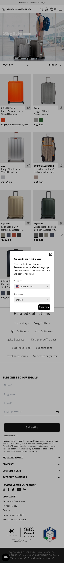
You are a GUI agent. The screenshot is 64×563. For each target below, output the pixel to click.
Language (18, 294)
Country (17, 281)
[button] (50, 254)
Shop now (44, 307)
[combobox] (25, 286)
